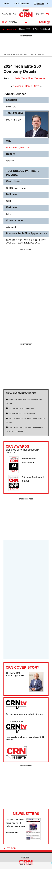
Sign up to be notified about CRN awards (23, 451)
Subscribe (11, 832)
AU (14, 14)
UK (42, 14)
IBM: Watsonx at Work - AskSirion (21, 408)
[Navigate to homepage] (26, 17)
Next (36, 86)
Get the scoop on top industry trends (24, 714)
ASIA (4, 14)
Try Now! (39, 3)
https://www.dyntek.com (17, 147)
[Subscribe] (33, 839)
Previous (18, 86)
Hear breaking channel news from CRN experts (25, 738)
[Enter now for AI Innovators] (15, 472)
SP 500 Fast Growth (41, 29)
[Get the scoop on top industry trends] (16, 727)
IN (10, 14)
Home (28, 86)
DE (37, 14)
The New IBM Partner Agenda (14, 674)
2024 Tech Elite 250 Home (30, 78)
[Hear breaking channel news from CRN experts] (16, 752)
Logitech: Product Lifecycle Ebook (22, 414)
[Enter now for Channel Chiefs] (15, 490)
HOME (7, 54)
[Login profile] (48, 22)
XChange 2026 (24, 29)
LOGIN (42, 22)
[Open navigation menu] (5, 22)
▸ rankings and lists (22, 54)
